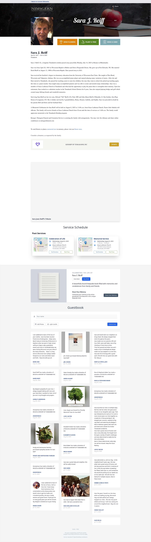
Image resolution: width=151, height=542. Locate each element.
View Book (77, 279)
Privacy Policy (70, 534)
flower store (78, 129)
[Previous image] (63, 486)
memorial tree (51, 129)
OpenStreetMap (77, 537)
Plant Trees (67, 252)
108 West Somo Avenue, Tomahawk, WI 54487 (59, 247)
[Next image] (88, 486)
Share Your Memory (111, 295)
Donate (114, 144)
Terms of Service (80, 534)
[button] (41, 243)
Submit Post (112, 324)
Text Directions (54, 252)
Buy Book (86, 279)
